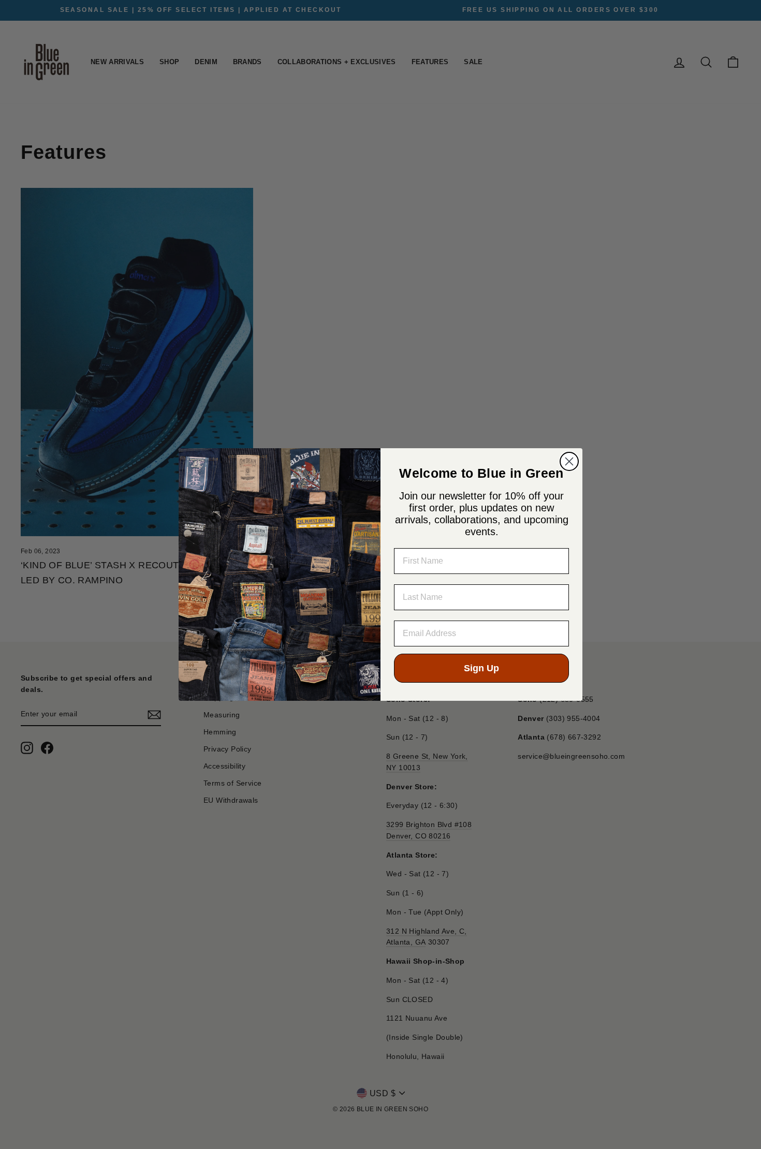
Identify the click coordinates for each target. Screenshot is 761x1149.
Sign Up (481, 668)
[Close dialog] (569, 461)
